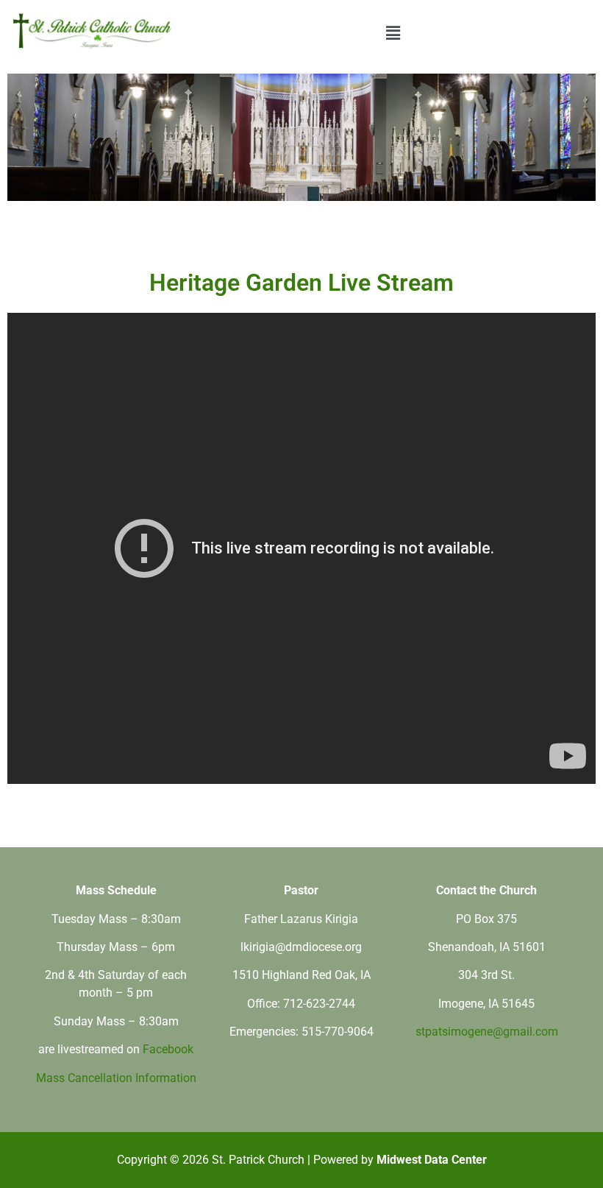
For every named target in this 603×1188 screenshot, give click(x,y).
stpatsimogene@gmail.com (486, 1032)
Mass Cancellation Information (116, 1078)
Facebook (168, 1049)
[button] (392, 32)
